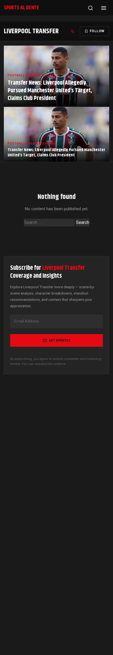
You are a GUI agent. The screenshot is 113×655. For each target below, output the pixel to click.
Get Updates (59, 340)
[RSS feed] (72, 31)
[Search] (90, 7)
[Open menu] (103, 7)
